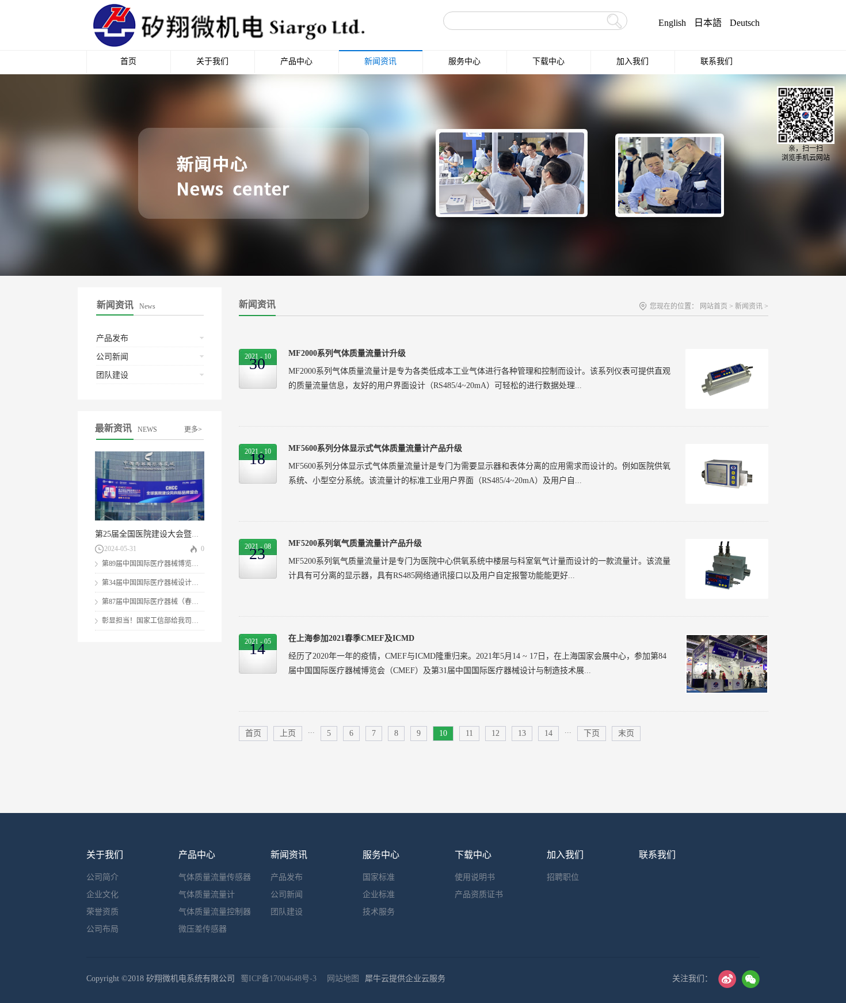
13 (522, 733)
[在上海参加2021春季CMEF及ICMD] (727, 640)
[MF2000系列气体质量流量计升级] (727, 355)
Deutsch (745, 23)
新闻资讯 (749, 306)
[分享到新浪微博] (727, 979)
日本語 (708, 23)
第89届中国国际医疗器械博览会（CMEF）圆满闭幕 (180, 564)
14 (548, 733)
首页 (128, 61)
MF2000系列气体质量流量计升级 (347, 353)
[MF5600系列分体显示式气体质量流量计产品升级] (727, 450)
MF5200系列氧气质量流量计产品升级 (355, 543)
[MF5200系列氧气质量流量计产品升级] (727, 545)
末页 (626, 733)
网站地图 (340, 978)
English (672, 23)
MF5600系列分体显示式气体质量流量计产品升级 (375, 448)
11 (469, 733)
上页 (288, 733)
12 (495, 733)
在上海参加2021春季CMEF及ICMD (351, 638)
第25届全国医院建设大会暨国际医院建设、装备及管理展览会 (204, 534)
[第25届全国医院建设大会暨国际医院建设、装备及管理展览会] (149, 456)
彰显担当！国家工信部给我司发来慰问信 (164, 621)
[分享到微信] (751, 979)
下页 (592, 733)
